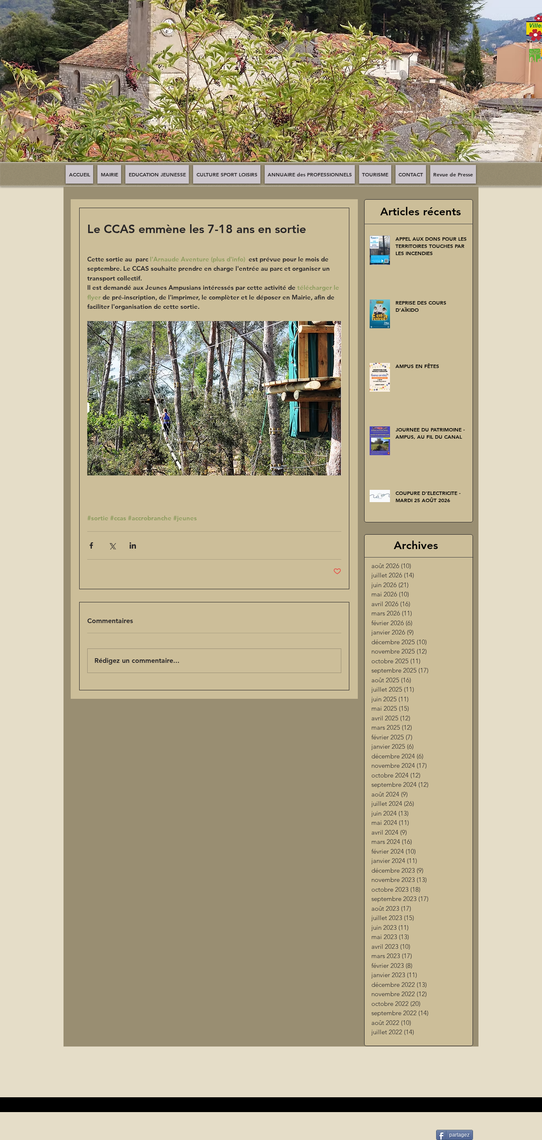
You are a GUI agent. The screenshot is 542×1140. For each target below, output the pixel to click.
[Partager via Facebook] (91, 545)
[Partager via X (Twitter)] (112, 545)
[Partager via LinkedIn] (133, 545)
